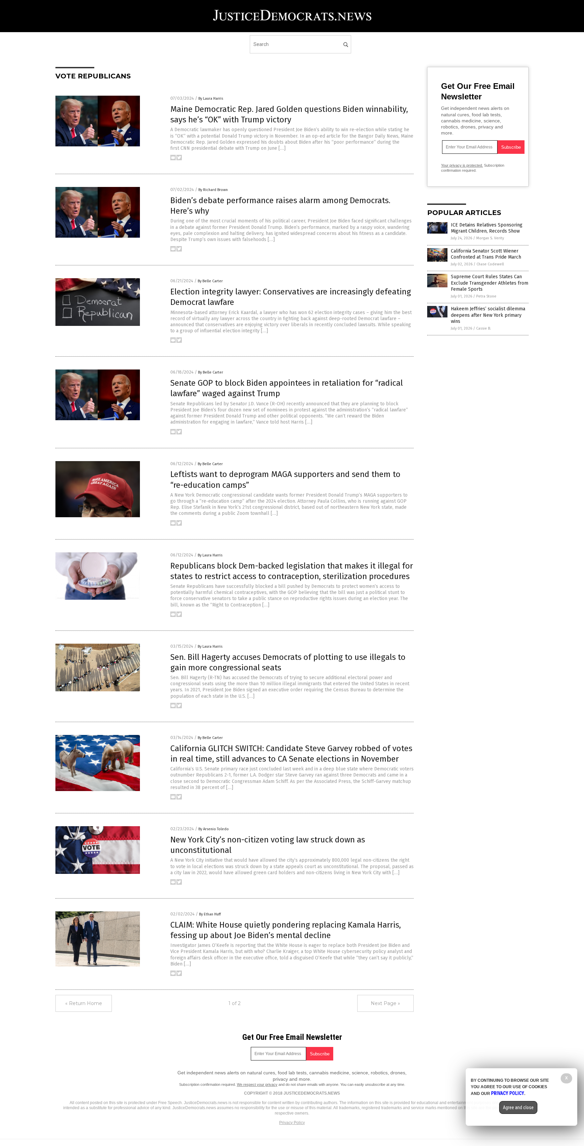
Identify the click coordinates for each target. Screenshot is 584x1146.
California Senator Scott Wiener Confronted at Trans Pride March (486, 254)
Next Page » (385, 1003)
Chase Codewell (490, 264)
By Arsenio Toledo (213, 829)
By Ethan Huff (210, 914)
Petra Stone (486, 296)
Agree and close (518, 1107)
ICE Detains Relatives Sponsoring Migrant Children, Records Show (486, 228)
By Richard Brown (213, 190)
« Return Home (83, 1003)
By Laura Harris (210, 98)
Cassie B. (483, 328)
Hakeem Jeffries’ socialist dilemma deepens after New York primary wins (488, 315)
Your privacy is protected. (462, 165)
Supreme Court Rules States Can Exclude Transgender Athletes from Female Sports (489, 283)
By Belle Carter (210, 281)
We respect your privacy (257, 1084)
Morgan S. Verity (490, 238)
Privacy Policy (292, 1122)
